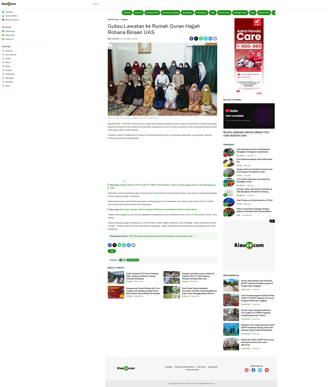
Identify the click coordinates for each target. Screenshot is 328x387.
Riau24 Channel (12, 19)
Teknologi (9, 78)
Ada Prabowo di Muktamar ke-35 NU (255, 200)
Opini (7, 85)
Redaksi (168, 367)
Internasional (10, 54)
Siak (213, 12)
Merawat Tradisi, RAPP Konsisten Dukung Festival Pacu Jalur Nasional (257, 342)
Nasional (9, 50)
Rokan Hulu (224, 12)
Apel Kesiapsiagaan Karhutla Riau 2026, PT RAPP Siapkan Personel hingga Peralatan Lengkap (257, 298)
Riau (253, 12)
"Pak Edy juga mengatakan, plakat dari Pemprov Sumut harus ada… (161, 236)
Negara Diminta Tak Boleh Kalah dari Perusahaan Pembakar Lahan (255, 170)
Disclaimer (212, 367)
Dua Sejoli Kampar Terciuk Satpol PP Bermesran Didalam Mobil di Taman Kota (158, 209)
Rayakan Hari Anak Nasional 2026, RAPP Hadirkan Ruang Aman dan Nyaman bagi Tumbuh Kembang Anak (258, 327)
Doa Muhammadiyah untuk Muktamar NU (254, 160)
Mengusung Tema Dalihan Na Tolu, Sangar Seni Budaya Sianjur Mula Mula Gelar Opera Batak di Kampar (143, 291)
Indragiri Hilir (152, 12)
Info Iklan (201, 367)
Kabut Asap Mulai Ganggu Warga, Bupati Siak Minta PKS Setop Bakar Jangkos (254, 210)
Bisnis (7, 62)
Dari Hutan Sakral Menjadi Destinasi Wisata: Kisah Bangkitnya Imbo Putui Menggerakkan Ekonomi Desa (199, 291)
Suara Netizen (11, 15)
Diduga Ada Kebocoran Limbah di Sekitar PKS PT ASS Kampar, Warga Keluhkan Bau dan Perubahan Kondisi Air (198, 276)
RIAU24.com (113, 19)
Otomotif (9, 82)
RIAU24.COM (114, 123)
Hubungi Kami (192, 369)
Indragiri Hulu (240, 12)
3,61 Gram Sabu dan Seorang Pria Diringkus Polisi (253, 180)
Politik (8, 58)
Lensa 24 (9, 39)
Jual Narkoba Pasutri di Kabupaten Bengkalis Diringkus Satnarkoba (253, 150)
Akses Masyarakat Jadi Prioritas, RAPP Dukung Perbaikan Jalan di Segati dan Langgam (257, 283)
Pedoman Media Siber (184, 367)
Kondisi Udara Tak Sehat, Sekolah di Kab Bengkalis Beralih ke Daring (254, 190)
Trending (9, 12)
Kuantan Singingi (170, 12)
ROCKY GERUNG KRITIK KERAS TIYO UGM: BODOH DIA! (246, 134)
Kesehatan (9, 74)
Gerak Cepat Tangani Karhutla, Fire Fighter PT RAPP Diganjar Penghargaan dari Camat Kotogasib (256, 313)
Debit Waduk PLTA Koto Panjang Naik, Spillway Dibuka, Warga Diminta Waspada (142, 276)
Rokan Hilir (264, 12)
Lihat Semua (132, 260)
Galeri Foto (10, 35)
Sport (7, 66)
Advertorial (10, 31)
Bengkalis (187, 12)
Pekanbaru (201, 12)
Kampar (127, 12)
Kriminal (8, 70)
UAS (195, 123)
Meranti (138, 12)
